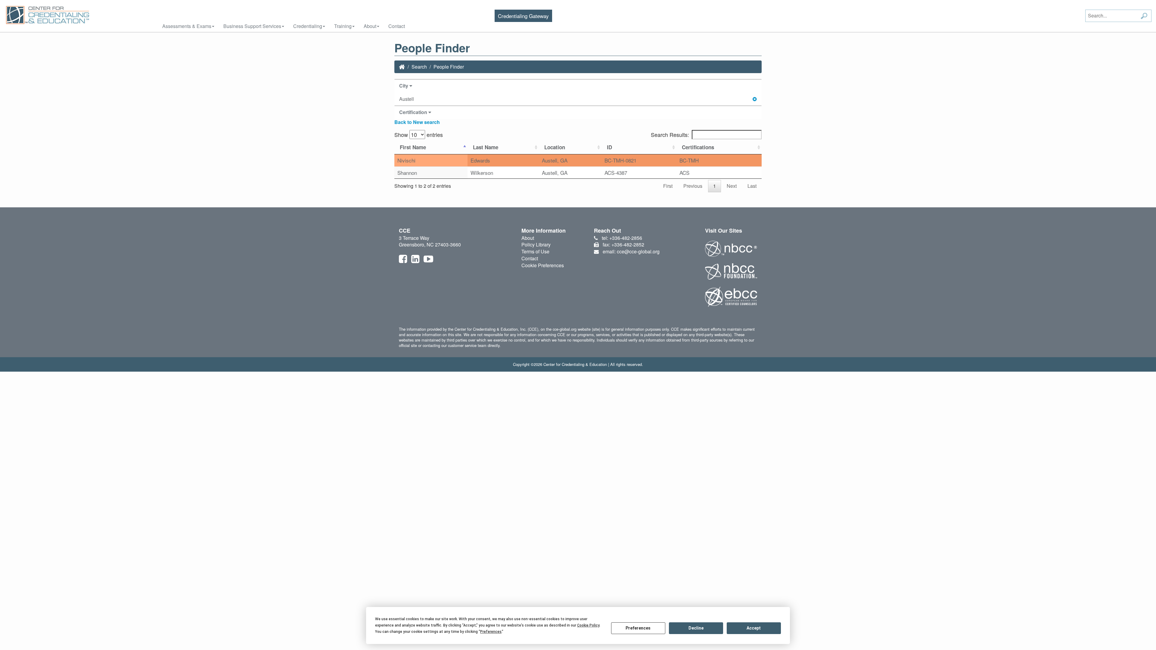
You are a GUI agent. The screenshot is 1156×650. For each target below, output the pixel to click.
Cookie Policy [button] (588, 625)
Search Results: (670, 134)
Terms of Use (535, 251)
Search (419, 66)
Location (554, 147)
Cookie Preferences (542, 265)
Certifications (698, 147)
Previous (692, 185)
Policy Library (536, 244)
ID (609, 147)
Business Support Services (252, 26)
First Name (413, 147)
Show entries (418, 134)
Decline (696, 628)
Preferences (638, 628)
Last (752, 185)
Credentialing (307, 26)
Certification (413, 112)
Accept (754, 628)
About (370, 26)
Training (343, 26)
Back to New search (417, 122)
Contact (396, 26)
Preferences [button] (491, 632)
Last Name (485, 147)
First (668, 185)
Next (732, 185)
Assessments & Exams (186, 26)
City (404, 85)
